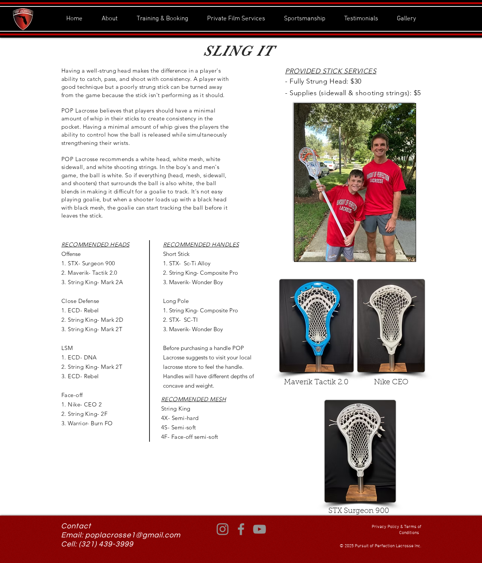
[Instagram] (222, 529)
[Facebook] (241, 529)
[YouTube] (259, 529)
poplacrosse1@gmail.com (132, 535)
